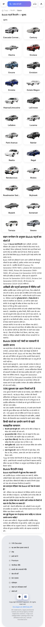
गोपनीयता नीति (16, 565)
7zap (5, 10)
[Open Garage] (35, 4)
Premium (15, 560)
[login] (41, 4)
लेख (13, 552)
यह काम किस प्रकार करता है (20, 547)
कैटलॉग (12, 10)
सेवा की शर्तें (15, 574)
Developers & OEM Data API (22, 607)
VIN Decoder (17, 543)
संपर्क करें (14, 591)
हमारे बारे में (15, 556)
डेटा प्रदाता (15, 578)
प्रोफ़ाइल (14, 583)
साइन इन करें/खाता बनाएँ (19, 587)
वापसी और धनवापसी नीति (19, 569)
